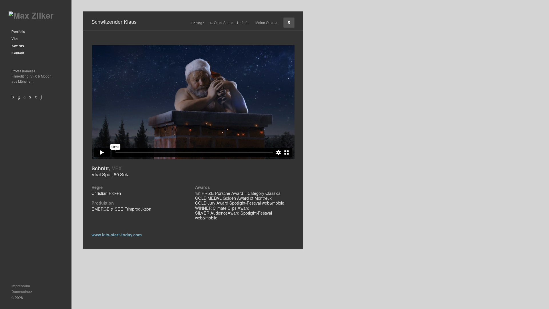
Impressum (20, 285)
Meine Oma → (266, 22)
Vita (14, 39)
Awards (17, 46)
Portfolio (18, 32)
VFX (117, 168)
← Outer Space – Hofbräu (230, 22)
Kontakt (17, 53)
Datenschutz (21, 291)
